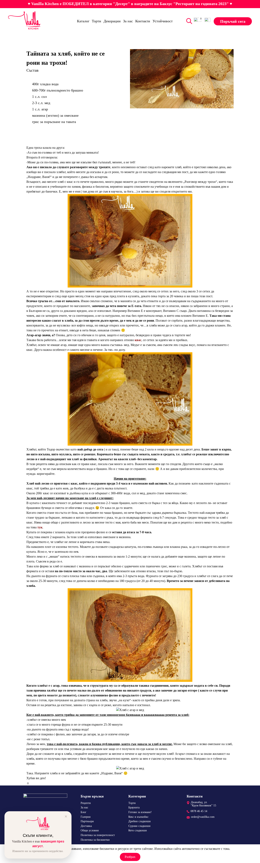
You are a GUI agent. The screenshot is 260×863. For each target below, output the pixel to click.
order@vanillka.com (202, 816)
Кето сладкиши (137, 830)
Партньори (87, 821)
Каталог (83, 21)
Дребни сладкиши (139, 821)
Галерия (85, 816)
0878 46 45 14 (199, 811)
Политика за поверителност (98, 835)
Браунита (134, 807)
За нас (128, 21)
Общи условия (90, 830)
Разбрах (130, 857)
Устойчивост (163, 21)
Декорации (112, 21)
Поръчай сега (232, 21)
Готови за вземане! (140, 812)
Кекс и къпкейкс (138, 816)
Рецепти (86, 803)
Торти (96, 21)
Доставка (86, 825)
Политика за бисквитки (95, 839)
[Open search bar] (188, 21)
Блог (83, 812)
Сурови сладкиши (139, 825)
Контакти (142, 21)
